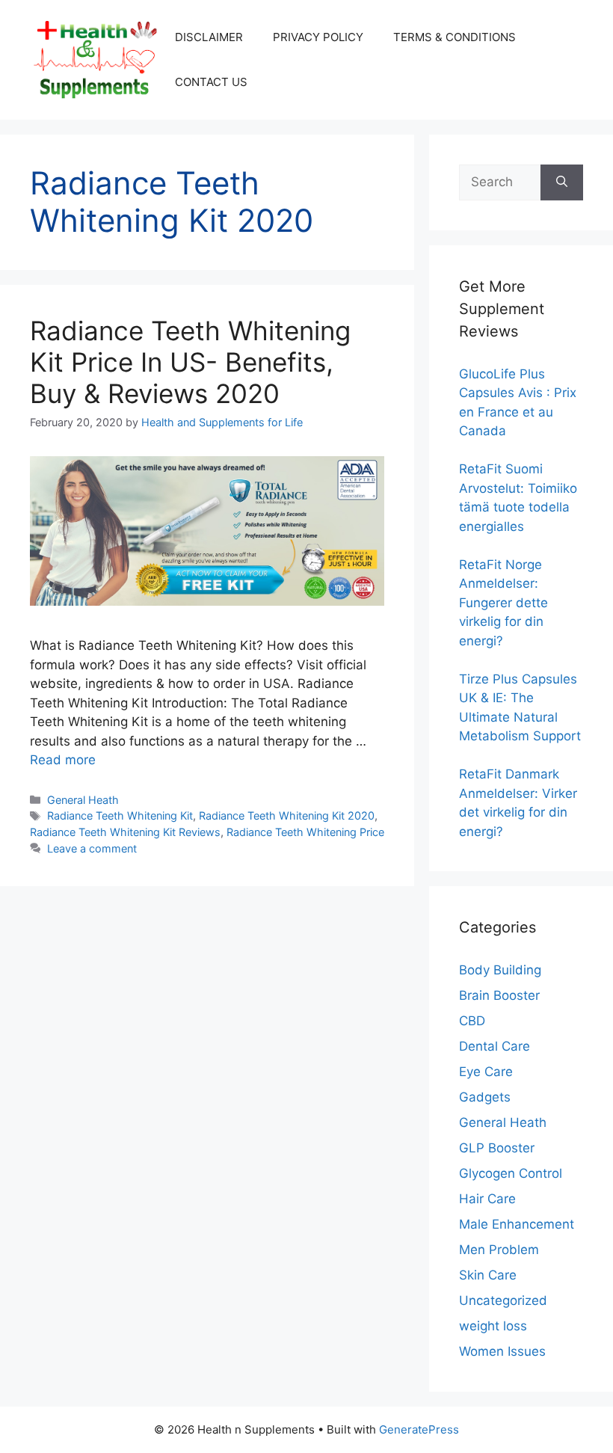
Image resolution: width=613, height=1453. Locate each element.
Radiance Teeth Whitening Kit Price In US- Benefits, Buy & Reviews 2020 (190, 362)
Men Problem (499, 1249)
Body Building (500, 969)
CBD (472, 1020)
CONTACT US (211, 82)
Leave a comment (92, 848)
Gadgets (485, 1097)
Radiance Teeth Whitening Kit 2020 (287, 815)
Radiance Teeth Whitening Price (305, 832)
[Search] (561, 182)
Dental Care (494, 1046)
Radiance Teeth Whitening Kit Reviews (125, 832)
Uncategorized (503, 1300)
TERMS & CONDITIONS (454, 37)
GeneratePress (419, 1429)
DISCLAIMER (209, 37)
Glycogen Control (510, 1173)
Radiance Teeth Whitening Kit (120, 815)
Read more (63, 759)
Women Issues (502, 1351)
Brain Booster (499, 995)
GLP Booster (497, 1147)
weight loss (493, 1325)
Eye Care (486, 1071)
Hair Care (487, 1198)
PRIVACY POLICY (318, 37)
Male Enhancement (516, 1224)
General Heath (83, 799)
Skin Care (488, 1275)
